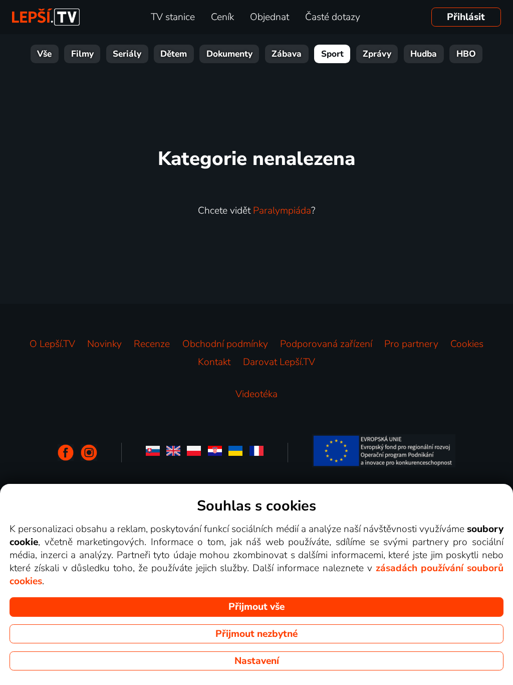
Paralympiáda (282, 210)
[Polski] (194, 452)
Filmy (82, 54)
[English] (173, 452)
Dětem (173, 54)
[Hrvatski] (215, 452)
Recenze (152, 344)
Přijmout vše (256, 606)
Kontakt (214, 362)
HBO (466, 54)
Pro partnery (411, 344)
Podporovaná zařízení (326, 344)
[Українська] (235, 452)
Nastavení (256, 660)
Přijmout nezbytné (256, 633)
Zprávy (377, 54)
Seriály (127, 54)
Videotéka (256, 394)
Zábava (287, 54)
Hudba (423, 54)
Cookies (466, 344)
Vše (44, 54)
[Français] (256, 452)
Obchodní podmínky (225, 344)
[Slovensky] (153, 452)
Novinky (104, 344)
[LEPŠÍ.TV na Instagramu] (89, 452)
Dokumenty (229, 54)
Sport (332, 54)
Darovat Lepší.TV (279, 362)
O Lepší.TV (52, 344)
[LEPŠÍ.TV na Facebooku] (66, 452)
